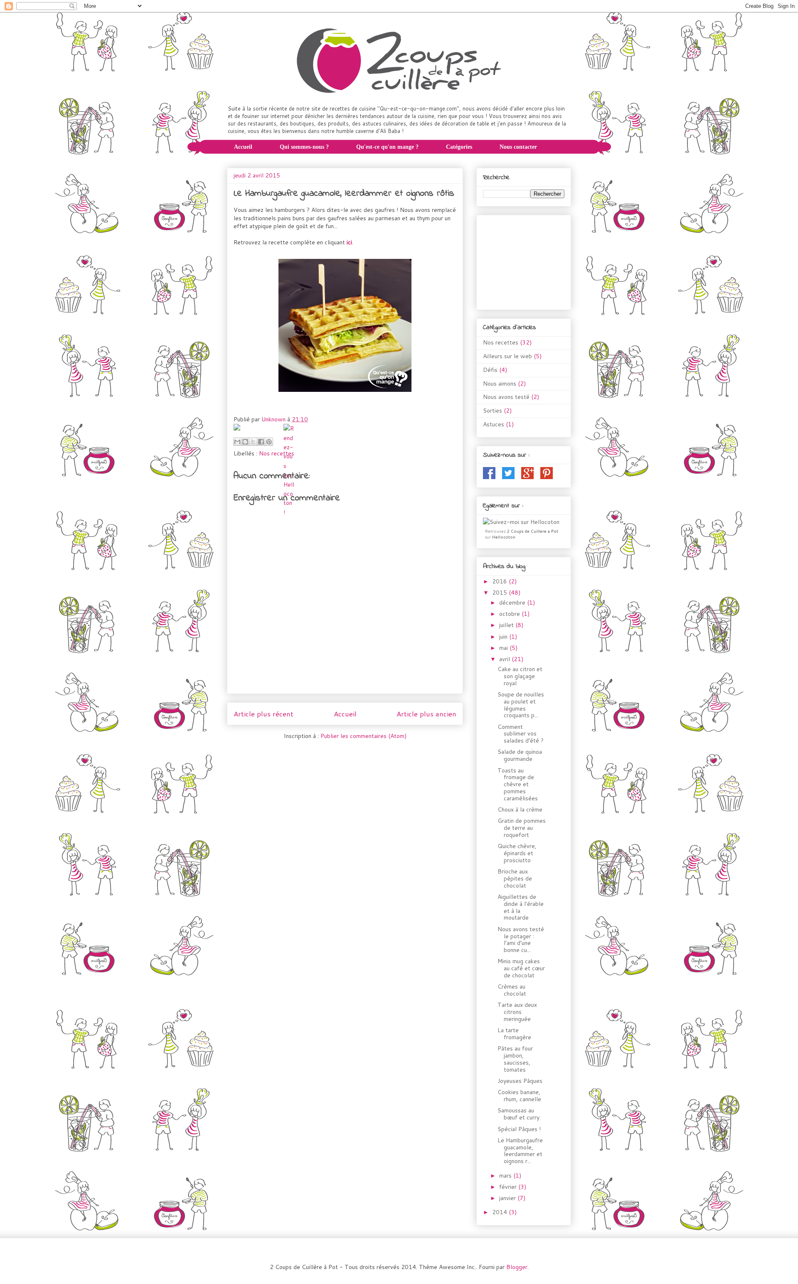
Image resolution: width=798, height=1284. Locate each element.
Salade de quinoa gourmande (520, 755)
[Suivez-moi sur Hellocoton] (521, 522)
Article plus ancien (426, 713)
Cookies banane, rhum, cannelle (519, 1095)
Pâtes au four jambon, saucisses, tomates (515, 1058)
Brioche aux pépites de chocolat (515, 878)
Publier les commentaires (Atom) (363, 736)
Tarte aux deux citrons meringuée (517, 1012)
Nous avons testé (506, 397)
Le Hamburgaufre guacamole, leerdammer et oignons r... (520, 1150)
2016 (500, 581)
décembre (513, 602)
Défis (490, 370)
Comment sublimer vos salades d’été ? (521, 734)
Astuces (493, 424)
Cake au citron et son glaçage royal (520, 676)
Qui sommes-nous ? (304, 147)
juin (504, 636)
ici (349, 242)
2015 (500, 592)
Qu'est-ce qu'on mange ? (387, 147)
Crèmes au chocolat (512, 990)
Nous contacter (518, 147)
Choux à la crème (520, 809)
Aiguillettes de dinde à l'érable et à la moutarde (521, 907)
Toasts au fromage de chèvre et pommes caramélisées (518, 784)
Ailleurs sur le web (507, 356)
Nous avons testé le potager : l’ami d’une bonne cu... (521, 939)
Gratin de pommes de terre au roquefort (522, 828)
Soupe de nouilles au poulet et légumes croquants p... (521, 704)
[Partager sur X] (253, 442)
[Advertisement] (524, 259)
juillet (507, 625)
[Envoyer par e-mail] (237, 442)
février (508, 1187)
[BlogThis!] (245, 442)
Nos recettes (276, 453)
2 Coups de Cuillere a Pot (532, 531)
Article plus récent (263, 713)
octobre (510, 614)
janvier (508, 1198)
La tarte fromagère (514, 1033)
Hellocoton (503, 537)
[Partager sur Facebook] (261, 442)
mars (506, 1175)
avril (505, 659)
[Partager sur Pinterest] (269, 442)
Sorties (492, 410)
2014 (500, 1212)
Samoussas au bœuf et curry (518, 1114)
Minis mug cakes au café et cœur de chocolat (521, 968)
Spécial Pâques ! (519, 1129)
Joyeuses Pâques (520, 1081)
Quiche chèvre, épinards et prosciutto (517, 853)
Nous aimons (499, 383)
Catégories (459, 147)
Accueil (243, 147)
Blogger (516, 1267)
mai (504, 648)
